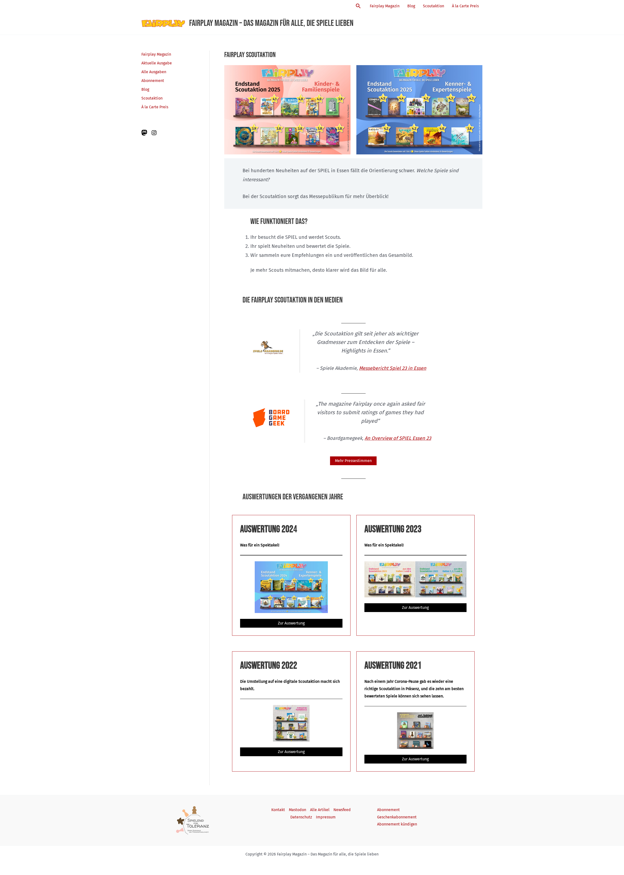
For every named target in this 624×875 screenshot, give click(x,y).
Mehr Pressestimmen (353, 460)
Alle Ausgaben (153, 72)
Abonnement (152, 80)
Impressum (326, 817)
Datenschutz (301, 817)
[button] (358, 6)
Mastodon (297, 809)
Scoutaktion (433, 6)
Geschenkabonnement (397, 817)
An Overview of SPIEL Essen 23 (398, 438)
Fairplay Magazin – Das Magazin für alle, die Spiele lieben (271, 23)
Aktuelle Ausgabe (156, 63)
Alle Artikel (320, 809)
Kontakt (278, 809)
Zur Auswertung (291, 623)
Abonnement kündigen (397, 824)
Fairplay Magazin (385, 6)
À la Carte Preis (465, 6)
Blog (411, 6)
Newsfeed (342, 809)
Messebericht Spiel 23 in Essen (392, 368)
